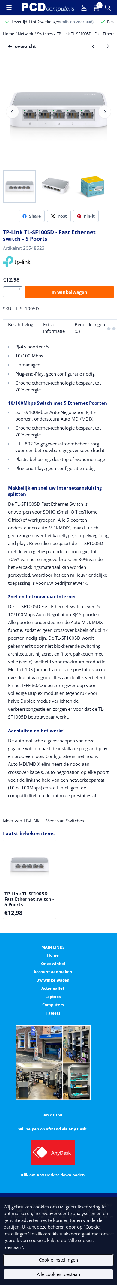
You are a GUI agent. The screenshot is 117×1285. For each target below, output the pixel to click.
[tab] (20, 327)
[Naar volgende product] (108, 46)
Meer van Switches (65, 821)
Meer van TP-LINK (21, 821)
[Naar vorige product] (93, 46)
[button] (9, 8)
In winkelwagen (69, 292)
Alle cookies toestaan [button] (58, 1274)
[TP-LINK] (17, 265)
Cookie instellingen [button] (58, 1260)
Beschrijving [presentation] (20, 324)
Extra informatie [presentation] (54, 327)
